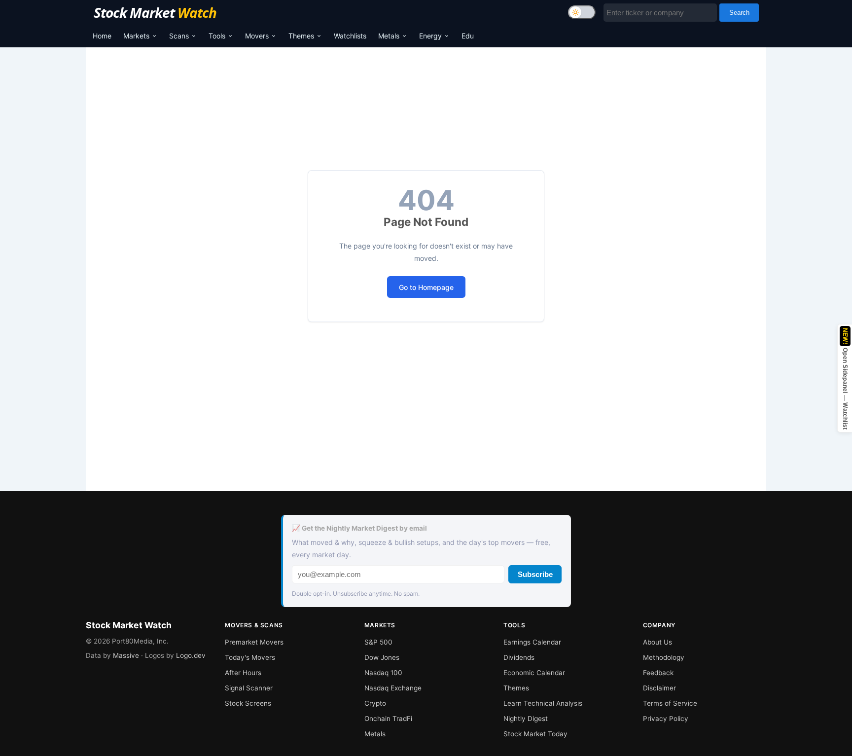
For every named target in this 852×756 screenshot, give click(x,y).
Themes (301, 36)
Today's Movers (250, 657)
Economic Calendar (534, 673)
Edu (468, 36)
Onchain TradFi (388, 718)
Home (102, 36)
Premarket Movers (254, 642)
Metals (388, 36)
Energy (430, 36)
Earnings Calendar (532, 642)
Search (739, 12)
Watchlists (350, 36)
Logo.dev (191, 655)
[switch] (582, 12)
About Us (657, 642)
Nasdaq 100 (383, 673)
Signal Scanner (249, 688)
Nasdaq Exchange (393, 688)
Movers (257, 36)
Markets (136, 36)
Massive (126, 655)
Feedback (658, 673)
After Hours (243, 673)
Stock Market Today (535, 734)
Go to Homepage (426, 287)
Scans (179, 36)
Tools (217, 36)
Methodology (663, 657)
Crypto (375, 703)
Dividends (518, 657)
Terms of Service (670, 703)
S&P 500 (378, 642)
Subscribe (535, 574)
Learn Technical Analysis (542, 703)
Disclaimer (659, 688)
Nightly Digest (525, 718)
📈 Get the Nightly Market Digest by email (359, 528)
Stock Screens (248, 703)
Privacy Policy (665, 718)
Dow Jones (381, 657)
